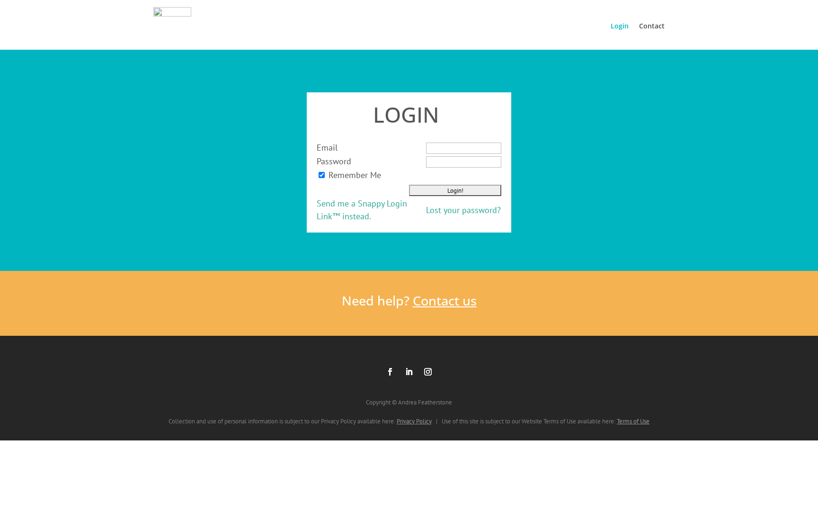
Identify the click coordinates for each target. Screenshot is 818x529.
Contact (652, 25)
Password (334, 161)
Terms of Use (633, 421)
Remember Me (355, 175)
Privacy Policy (414, 421)
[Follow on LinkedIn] (409, 371)
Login (620, 25)
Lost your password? (463, 210)
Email (327, 147)
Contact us (445, 300)
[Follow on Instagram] (428, 371)
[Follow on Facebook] (390, 371)
